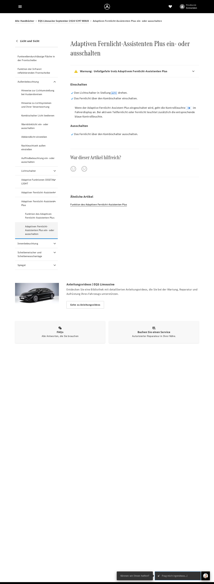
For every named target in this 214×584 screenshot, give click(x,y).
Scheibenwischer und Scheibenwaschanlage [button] (30, 254)
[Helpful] (73, 169)
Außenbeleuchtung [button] (28, 81)
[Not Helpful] (84, 169)
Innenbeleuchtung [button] (28, 243)
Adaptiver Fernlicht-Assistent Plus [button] (37, 203)
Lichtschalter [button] (28, 170)
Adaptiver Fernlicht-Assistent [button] (37, 192)
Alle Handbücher (24, 21)
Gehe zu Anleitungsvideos (85, 304)
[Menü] (20, 6)
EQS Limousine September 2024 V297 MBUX (63, 21)
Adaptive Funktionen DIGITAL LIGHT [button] (38, 181)
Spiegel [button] (22, 265)
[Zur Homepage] (107, 6)
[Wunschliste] (170, 6)
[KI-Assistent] (205, 575)
